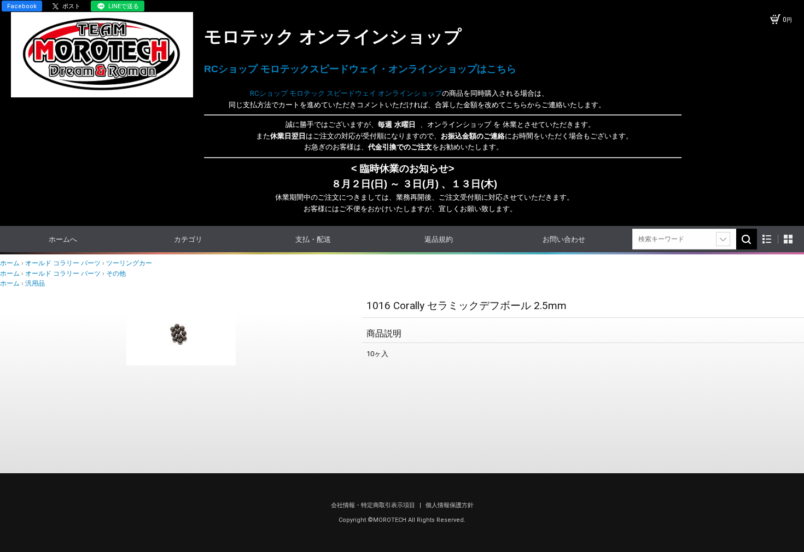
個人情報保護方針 (450, 505)
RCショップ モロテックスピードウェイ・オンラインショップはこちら (360, 68)
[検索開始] (746, 239)
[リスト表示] (767, 239)
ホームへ (63, 239)
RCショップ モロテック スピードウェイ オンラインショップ (323, 93)
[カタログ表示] (788, 239)
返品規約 (438, 239)
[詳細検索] (723, 239)
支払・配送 (313, 239)
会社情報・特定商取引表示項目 (374, 505)
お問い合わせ (564, 239)
